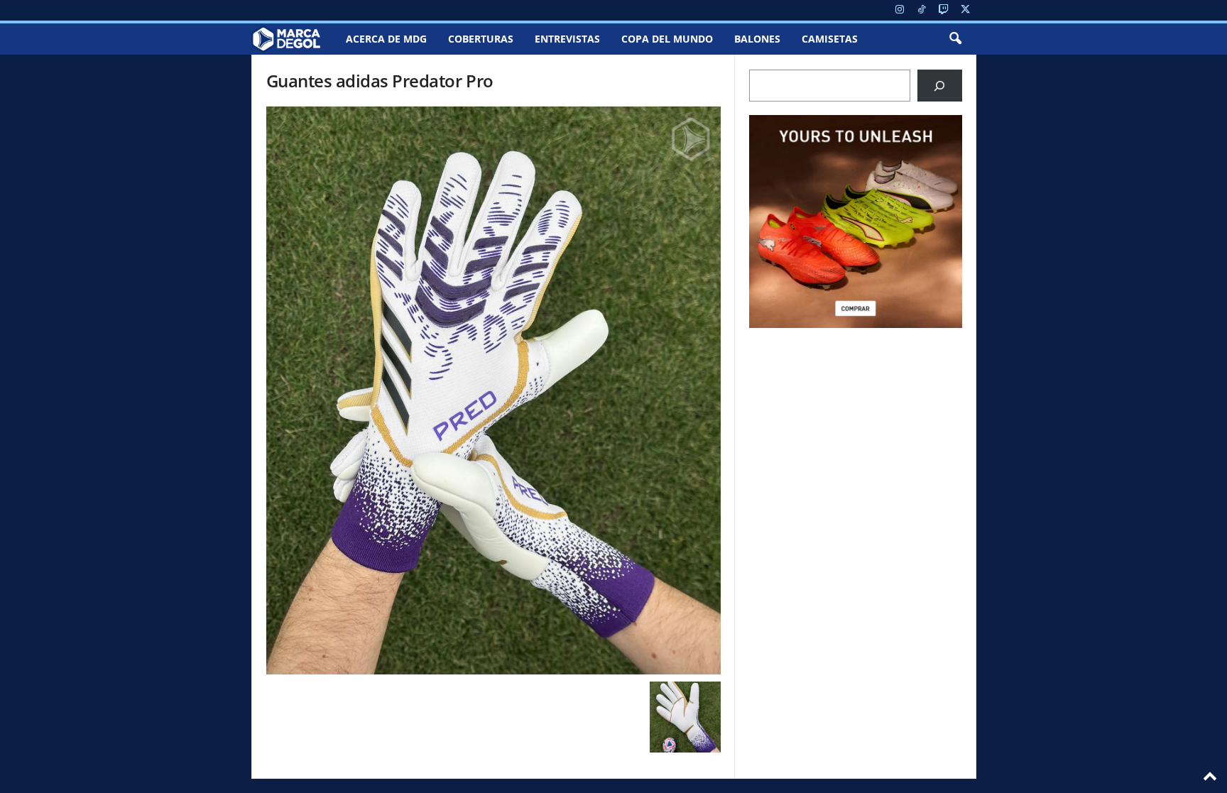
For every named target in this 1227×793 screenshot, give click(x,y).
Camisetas (830, 38)
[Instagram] (899, 10)
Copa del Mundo (667, 38)
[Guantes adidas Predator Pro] (493, 390)
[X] (965, 10)
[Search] (939, 86)
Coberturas (480, 38)
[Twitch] (943, 10)
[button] (955, 39)
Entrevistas (567, 38)
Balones (757, 38)
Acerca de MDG (386, 38)
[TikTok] (921, 10)
